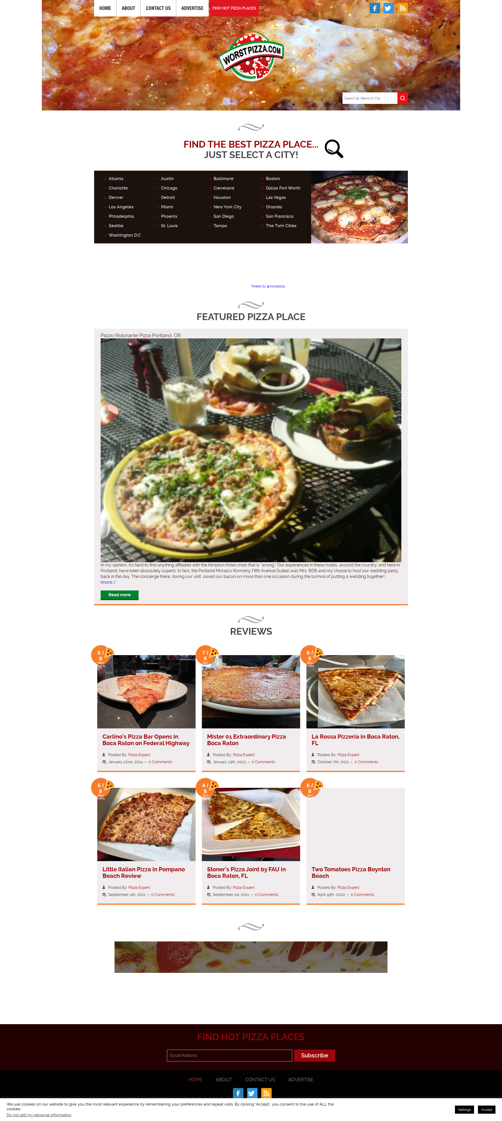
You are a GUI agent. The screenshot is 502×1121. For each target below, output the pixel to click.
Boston (273, 178)
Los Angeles (121, 206)
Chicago (169, 188)
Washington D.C (125, 235)
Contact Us (158, 8)
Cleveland (224, 188)
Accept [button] (486, 1110)
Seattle (116, 225)
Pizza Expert (139, 754)
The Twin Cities (281, 225)
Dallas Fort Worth (283, 188)
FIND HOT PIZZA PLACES (234, 8)
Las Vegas (276, 197)
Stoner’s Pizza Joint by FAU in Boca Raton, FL (246, 872)
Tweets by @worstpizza (268, 286)
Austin (167, 178)
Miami (167, 206)
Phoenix (169, 216)
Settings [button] (464, 1110)
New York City (228, 206)
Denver (116, 197)
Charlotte (118, 188)
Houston (222, 197)
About (128, 8)
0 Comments (160, 762)
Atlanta (116, 178)
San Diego (224, 216)
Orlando (274, 206)
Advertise (192, 8)
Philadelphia (121, 216)
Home (105, 8)
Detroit (168, 197)
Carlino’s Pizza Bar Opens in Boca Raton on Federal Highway (146, 739)
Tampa (220, 225)
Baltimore (223, 178)
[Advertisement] (251, 268)
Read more (120, 594)
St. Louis (169, 225)
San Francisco (280, 216)
